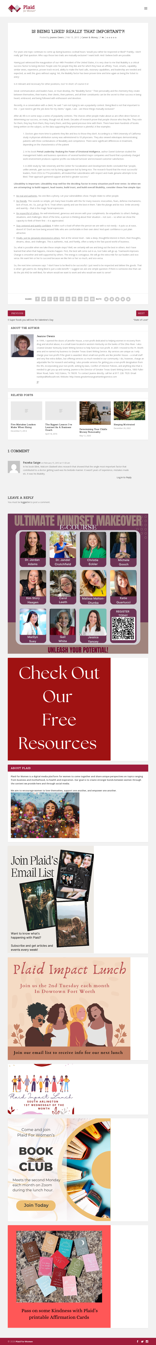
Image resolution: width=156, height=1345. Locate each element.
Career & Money (90, 37)
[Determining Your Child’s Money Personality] (95, 413)
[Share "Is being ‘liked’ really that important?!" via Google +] (50, 299)
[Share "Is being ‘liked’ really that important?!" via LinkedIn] (68, 299)
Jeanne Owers (57, 37)
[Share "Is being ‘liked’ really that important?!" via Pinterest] (62, 299)
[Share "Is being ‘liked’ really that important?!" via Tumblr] (56, 299)
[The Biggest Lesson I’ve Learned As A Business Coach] (60, 410)
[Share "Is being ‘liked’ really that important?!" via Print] (92, 299)
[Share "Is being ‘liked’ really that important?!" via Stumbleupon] (80, 299)
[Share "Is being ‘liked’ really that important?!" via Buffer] (74, 299)
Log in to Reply (124, 477)
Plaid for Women (24, 1341)
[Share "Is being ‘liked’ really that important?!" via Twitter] (44, 299)
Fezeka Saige (32, 462)
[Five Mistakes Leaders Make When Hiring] (26, 410)
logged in (25, 502)
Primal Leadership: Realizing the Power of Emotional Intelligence (68, 151)
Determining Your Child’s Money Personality (93, 430)
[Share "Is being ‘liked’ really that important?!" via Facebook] (37, 299)
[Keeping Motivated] (129, 410)
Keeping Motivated (124, 424)
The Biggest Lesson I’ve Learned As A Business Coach (58, 427)
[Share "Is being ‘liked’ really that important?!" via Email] (86, 299)
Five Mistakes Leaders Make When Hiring (23, 426)
